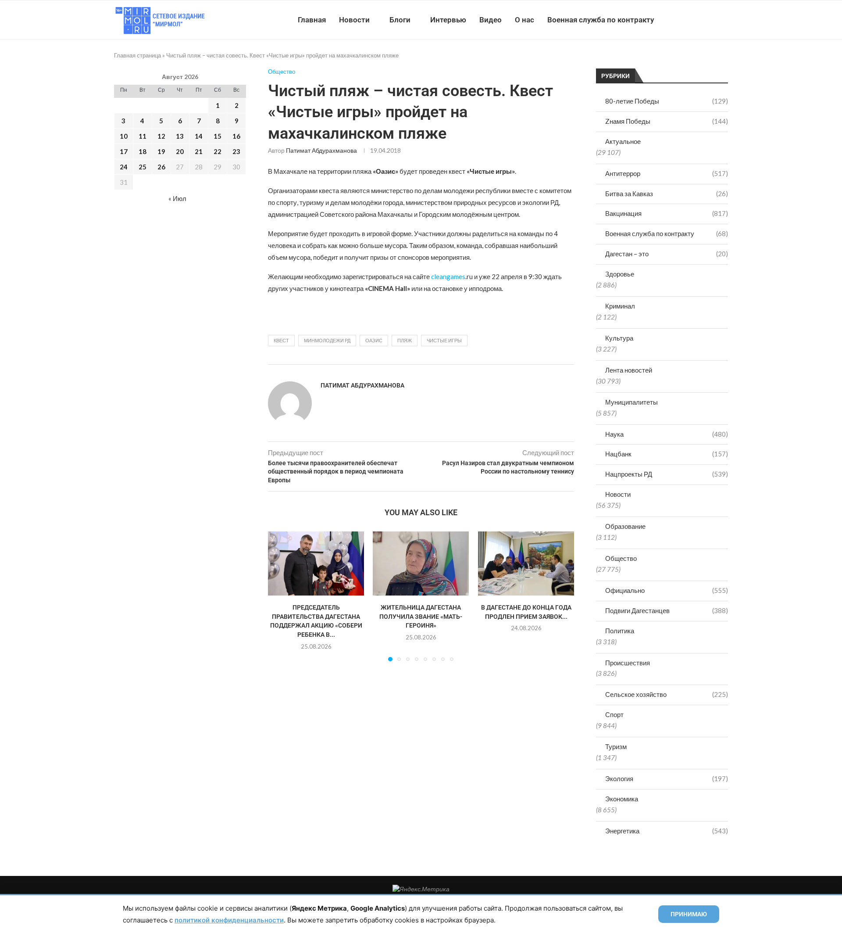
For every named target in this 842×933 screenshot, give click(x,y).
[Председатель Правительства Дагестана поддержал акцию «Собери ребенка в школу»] (316, 563)
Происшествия (627, 663)
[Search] (723, 19)
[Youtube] (682, 19)
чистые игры (444, 340)
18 (142, 151)
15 (217, 136)
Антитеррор (666, 173)
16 (236, 136)
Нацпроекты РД (666, 474)
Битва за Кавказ (666, 193)
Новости (354, 19)
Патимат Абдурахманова (321, 150)
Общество (621, 558)
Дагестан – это (666, 254)
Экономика (621, 799)
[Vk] (691, 19)
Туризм (616, 746)
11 (142, 136)
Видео (490, 19)
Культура (619, 338)
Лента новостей (628, 370)
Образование (625, 526)
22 (217, 151)
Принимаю (689, 914)
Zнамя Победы (666, 121)
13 (180, 136)
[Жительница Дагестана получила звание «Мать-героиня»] (421, 563)
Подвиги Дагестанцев (666, 610)
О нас (524, 19)
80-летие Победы (666, 101)
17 (124, 151)
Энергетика (666, 831)
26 (161, 167)
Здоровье (619, 274)
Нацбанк (666, 454)
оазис (373, 340)
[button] (279, 596)
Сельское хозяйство (666, 694)
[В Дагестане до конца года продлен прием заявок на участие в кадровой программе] (526, 563)
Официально (666, 590)
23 (236, 151)
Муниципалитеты (631, 402)
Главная (312, 19)
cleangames (448, 276)
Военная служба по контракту (600, 19)
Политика (619, 631)
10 (124, 136)
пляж (404, 340)
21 (199, 151)
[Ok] (710, 19)
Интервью (448, 19)
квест (281, 340)
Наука (666, 434)
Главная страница (137, 55)
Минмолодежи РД (327, 340)
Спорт (614, 714)
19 (161, 151)
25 (142, 167)
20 (180, 151)
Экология (666, 778)
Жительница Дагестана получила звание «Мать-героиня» (420, 616)
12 (161, 136)
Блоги (399, 19)
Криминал (620, 306)
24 (124, 167)
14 (199, 136)
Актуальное (623, 141)
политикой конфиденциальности (229, 920)
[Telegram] (701, 19)
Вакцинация (666, 213)
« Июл (177, 198)
